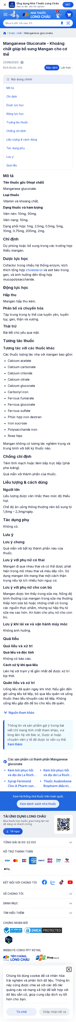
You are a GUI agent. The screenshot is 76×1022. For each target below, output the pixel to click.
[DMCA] (43, 930)
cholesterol (34, 270)
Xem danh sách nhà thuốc (38, 803)
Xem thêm (14, 744)
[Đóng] (4, 5)
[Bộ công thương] (12, 930)
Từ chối (21, 1011)
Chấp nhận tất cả (54, 1011)
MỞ (68, 4)
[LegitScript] (22, 940)
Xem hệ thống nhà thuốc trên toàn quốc (38, 796)
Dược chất (15, 33)
